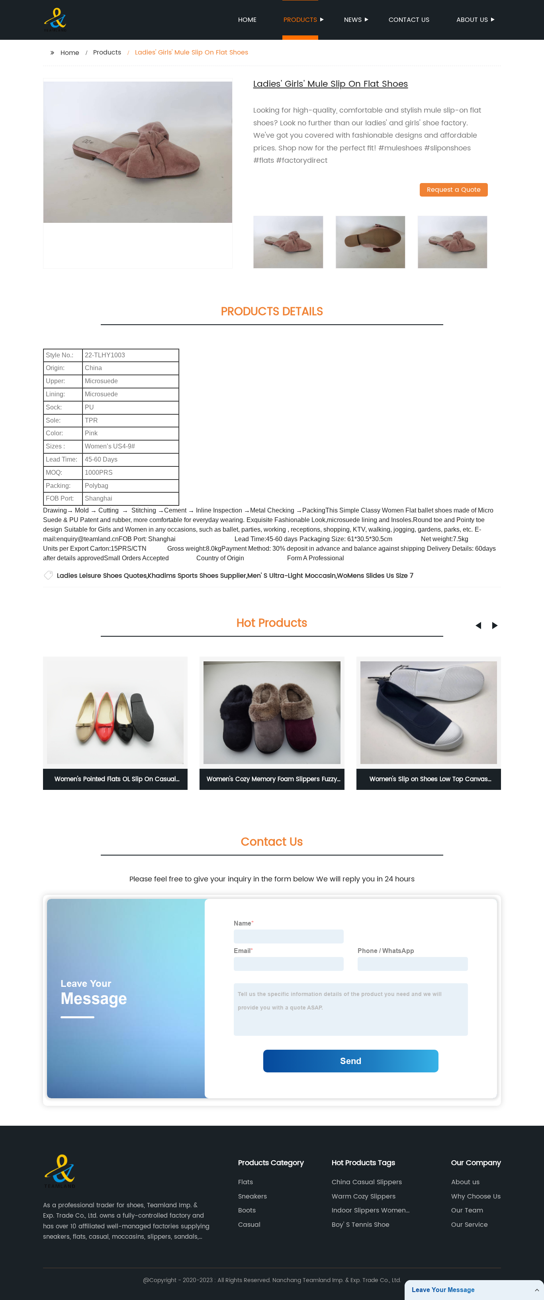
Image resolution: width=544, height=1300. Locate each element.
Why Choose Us (476, 1196)
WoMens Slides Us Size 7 (375, 576)
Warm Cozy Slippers (363, 1196)
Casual (249, 1225)
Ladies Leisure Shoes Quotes (102, 576)
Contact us (409, 20)
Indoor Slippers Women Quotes (369, 1210)
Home (247, 20)
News (353, 20)
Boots (247, 1210)
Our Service (469, 1225)
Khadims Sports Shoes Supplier (197, 576)
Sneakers (252, 1196)
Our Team (467, 1210)
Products (300, 20)
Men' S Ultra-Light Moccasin (291, 576)
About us (472, 20)
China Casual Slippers (367, 1182)
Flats (245, 1182)
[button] (478, 625)
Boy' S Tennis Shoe (360, 1225)
